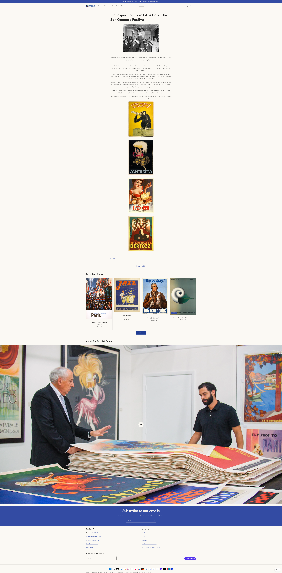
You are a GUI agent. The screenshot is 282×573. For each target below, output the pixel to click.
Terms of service (128, 572)
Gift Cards (145, 540)
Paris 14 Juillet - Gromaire (99, 322)
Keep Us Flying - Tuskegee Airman (154, 317)
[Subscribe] (154, 521)
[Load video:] (141, 424)
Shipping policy (136, 572)
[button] (104, 6)
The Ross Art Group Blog (149, 544)
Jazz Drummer (127, 315)
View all (141, 332)
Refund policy (112, 572)
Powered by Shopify (102, 572)
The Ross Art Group (94, 572)
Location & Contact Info (93, 540)
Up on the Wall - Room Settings (151, 547)
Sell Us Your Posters (92, 544)
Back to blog (142, 266)
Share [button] (113, 258)
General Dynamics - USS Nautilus (182, 317)
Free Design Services (92, 547)
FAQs (143, 536)
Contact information (146, 572)
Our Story (145, 533)
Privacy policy (120, 572)
